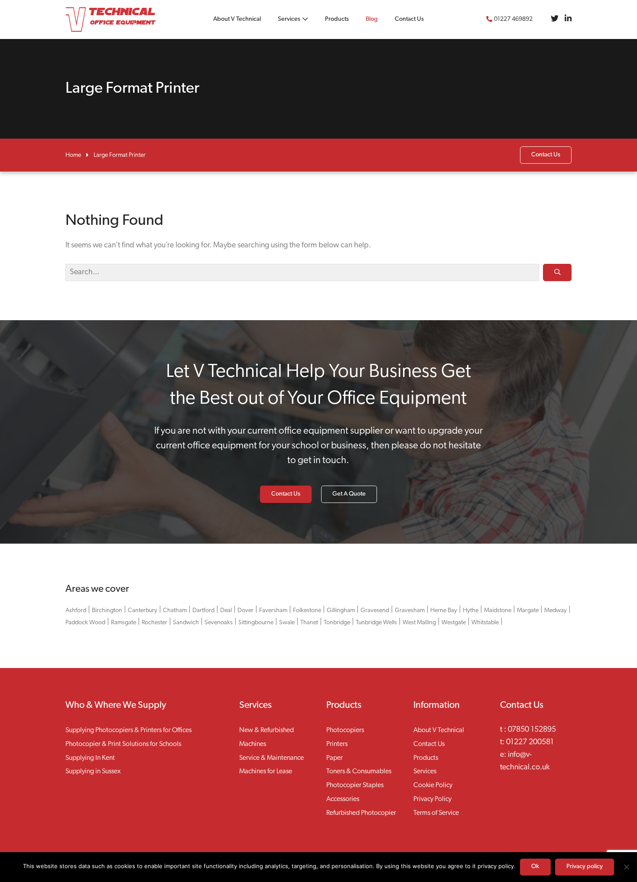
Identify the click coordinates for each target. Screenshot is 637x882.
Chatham (175, 610)
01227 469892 (513, 19)
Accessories (342, 799)
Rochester (154, 622)
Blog (372, 19)
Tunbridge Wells (376, 622)
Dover (245, 610)
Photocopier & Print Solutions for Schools (123, 744)
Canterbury (142, 610)
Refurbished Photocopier (361, 813)
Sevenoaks (219, 622)
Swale (287, 622)
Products (337, 19)
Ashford (75, 610)
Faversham (273, 610)
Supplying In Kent (90, 758)
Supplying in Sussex (92, 771)
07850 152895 (532, 730)
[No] (626, 867)
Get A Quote (349, 494)
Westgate (454, 622)
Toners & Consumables (358, 771)
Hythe (470, 610)
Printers (337, 744)
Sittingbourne (255, 622)
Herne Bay (443, 610)
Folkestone (307, 610)
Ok (535, 866)
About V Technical (237, 19)
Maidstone (497, 610)
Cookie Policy (432, 785)
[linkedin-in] (568, 19)
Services (289, 19)
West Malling (419, 622)
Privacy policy (584, 866)
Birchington (107, 610)
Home (73, 155)
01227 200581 (530, 742)
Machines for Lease (265, 771)
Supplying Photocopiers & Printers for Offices (128, 730)
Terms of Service (436, 813)
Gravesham (410, 610)
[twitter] (555, 19)
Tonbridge (337, 622)
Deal (226, 610)
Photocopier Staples (355, 785)
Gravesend (375, 610)
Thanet (309, 622)
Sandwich (186, 622)
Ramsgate (123, 622)
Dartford (203, 610)
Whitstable (485, 622)
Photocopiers (345, 730)
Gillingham (341, 610)
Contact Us (409, 19)
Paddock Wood (85, 622)
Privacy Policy (432, 799)
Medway (555, 610)
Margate (528, 610)
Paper (334, 758)
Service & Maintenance (271, 758)
